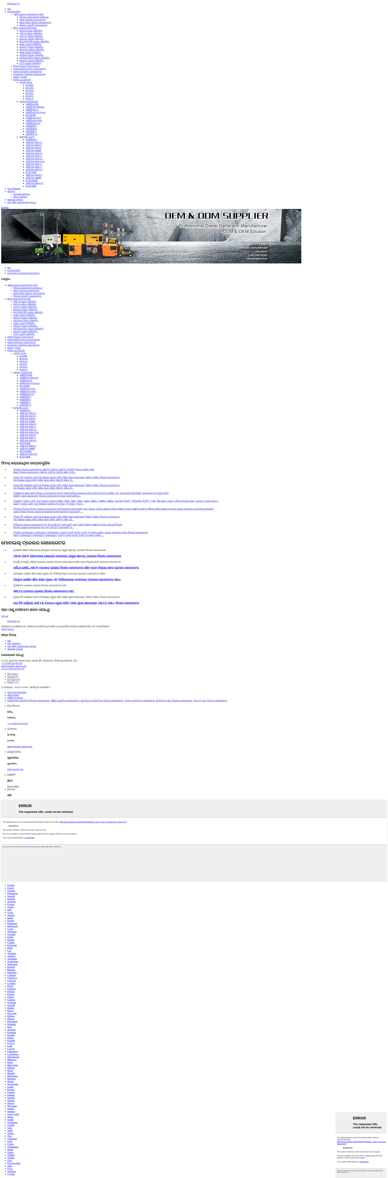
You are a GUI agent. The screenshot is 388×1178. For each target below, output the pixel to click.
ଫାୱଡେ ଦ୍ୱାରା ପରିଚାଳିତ (31, 55)
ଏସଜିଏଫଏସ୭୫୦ (33, 175)
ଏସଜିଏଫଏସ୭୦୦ (34, 169)
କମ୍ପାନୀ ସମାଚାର (21, 194)
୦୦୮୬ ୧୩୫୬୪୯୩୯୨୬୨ (12, 668)
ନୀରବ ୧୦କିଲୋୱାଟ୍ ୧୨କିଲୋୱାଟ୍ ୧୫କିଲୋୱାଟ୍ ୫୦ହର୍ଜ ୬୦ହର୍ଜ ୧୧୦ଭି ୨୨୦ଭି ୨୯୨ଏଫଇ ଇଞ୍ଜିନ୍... (58, 535)
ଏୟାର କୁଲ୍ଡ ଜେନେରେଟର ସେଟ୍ (28, 14)
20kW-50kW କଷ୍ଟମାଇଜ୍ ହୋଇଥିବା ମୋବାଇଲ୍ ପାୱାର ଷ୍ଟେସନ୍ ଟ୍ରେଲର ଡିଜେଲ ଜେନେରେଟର (67, 556)
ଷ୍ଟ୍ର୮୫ (29, 98)
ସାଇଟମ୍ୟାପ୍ (13, 695)
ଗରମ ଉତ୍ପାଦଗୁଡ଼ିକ (17, 692)
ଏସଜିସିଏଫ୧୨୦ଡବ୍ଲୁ (35, 112)
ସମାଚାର (11, 191)
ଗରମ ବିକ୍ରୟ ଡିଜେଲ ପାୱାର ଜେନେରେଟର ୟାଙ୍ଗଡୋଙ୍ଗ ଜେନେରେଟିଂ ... (48, 511)
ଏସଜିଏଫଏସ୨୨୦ (33, 148)
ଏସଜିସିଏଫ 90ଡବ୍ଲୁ (34, 107)
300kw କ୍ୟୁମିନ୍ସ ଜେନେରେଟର (65, 700)
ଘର (9, 9)
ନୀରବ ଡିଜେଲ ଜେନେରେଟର (32, 19)
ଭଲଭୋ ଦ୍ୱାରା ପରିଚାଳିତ (31, 39)
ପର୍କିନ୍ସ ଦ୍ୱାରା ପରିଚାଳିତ (30, 33)
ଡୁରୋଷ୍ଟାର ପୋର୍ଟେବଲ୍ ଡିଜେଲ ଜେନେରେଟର (28, 700)
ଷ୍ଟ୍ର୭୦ (29, 88)
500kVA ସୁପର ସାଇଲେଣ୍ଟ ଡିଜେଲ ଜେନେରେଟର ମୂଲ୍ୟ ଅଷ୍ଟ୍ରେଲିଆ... (47, 496)
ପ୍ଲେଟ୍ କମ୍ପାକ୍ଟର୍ (28, 101)
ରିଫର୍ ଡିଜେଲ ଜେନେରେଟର (26, 66)
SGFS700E (31, 172)
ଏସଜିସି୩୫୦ (31, 139)
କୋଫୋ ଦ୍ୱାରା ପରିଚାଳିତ (31, 60)
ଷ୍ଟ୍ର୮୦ (29, 96)
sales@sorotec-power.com (13, 666)
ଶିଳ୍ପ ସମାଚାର (20, 197)
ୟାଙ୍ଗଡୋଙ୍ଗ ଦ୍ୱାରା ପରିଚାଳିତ (34, 58)
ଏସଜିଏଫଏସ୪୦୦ (34, 153)
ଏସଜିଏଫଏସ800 (33, 178)
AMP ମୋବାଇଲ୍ (15, 698)
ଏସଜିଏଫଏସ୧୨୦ (33, 145)
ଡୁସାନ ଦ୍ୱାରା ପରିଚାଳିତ (30, 44)
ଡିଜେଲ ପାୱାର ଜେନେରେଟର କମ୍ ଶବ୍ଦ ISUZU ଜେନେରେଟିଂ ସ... (43, 527)
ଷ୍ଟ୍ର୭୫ (29, 90)
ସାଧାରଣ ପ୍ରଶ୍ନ (15, 199)
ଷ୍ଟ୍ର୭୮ (29, 93)
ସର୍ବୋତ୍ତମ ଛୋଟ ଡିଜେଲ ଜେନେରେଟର (174, 700)
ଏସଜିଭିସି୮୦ (31, 131)
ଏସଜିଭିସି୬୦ (31, 126)
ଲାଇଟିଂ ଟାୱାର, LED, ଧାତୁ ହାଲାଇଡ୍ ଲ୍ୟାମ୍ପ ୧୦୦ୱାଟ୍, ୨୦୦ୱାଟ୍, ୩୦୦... (48, 503)
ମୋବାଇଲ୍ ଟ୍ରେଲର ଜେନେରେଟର (29, 74)
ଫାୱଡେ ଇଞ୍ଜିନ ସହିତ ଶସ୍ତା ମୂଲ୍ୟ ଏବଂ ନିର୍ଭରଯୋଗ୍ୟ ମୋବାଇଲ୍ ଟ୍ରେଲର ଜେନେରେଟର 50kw (67, 579)
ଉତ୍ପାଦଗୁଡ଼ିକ (13, 11)
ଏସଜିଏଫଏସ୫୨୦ (33, 164)
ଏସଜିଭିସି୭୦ (31, 128)
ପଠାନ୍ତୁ (4, 616)
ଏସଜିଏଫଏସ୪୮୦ (33, 156)
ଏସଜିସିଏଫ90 (31, 104)
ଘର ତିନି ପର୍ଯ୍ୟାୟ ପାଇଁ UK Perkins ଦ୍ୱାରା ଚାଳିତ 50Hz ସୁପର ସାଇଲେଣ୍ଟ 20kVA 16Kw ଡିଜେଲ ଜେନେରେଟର (76, 603)
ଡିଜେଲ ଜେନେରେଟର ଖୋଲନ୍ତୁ (33, 17)
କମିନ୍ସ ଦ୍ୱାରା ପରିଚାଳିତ (30, 30)
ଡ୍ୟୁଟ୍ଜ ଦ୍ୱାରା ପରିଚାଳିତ (31, 36)
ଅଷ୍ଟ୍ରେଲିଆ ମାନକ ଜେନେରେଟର (29, 69)
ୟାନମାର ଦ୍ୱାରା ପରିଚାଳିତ (31, 49)
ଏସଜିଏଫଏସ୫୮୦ (33, 167)
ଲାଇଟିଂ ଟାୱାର (20, 77)
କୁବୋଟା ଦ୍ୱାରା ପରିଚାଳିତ (31, 47)
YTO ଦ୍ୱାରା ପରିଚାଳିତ (30, 63)
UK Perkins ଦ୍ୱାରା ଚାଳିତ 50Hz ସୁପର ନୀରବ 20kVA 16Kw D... (43, 480)
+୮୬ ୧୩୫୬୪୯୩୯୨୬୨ (11, 663)
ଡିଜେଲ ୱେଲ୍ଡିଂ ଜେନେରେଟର (33, 25)
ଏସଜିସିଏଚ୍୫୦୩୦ (33, 120)
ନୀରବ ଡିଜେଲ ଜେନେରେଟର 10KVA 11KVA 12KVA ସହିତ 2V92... (44, 472)
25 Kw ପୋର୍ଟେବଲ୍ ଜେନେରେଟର (139, 700)
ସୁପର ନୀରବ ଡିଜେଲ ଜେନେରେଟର (35, 22)
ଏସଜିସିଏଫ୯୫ (31, 109)
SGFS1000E (31, 180)
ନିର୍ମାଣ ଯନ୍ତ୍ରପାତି (22, 79)
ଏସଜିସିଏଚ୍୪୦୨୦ (33, 118)
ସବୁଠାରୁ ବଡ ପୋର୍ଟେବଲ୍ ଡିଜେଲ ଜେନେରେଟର (101, 700)
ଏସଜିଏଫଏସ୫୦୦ (34, 158)
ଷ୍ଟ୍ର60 (29, 85)
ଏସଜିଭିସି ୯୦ (31, 134)
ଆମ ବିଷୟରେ (13, 188)
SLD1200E (31, 186)
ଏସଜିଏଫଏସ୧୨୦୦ (34, 183)
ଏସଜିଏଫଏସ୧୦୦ (33, 142)
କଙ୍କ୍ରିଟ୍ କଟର (26, 137)
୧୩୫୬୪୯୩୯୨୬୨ (15, 769)
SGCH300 (30, 115)
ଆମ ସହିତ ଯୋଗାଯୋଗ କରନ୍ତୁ (21, 202)
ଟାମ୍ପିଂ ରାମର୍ (25, 82)
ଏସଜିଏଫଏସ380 (33, 150)
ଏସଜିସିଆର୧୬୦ (32, 123)
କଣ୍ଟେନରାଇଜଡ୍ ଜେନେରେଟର (27, 71)
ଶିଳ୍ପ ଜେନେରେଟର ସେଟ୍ (25, 28)
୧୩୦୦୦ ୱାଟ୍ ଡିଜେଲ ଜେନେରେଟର (210, 700)
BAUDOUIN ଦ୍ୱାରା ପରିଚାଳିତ (34, 41)
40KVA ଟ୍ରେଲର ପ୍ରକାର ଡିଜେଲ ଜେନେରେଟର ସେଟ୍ (43, 591)
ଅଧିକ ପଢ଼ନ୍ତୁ (7, 629)
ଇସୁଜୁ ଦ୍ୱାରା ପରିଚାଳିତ (30, 52)
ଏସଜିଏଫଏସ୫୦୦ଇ (35, 161)
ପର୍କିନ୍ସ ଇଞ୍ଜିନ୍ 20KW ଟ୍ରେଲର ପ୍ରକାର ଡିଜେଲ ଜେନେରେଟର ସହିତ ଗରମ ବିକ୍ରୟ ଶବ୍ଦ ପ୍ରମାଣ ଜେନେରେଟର (76, 567)
